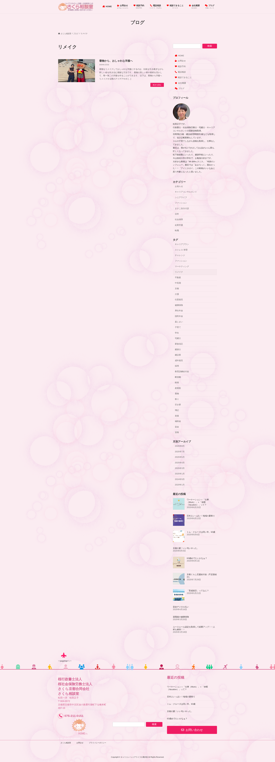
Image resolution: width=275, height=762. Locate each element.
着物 (177, 394)
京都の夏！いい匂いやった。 (186, 548)
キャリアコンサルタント (186, 192)
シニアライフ (181, 197)
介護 (177, 294)
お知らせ (179, 186)
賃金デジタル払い (181, 607)
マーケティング (182, 266)
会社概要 (182, 83)
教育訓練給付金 (182, 371)
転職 (177, 230)
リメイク (179, 272)
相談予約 (182, 66)
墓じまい (179, 322)
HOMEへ (83, 733)
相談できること (185, 77)
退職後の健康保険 (181, 617)
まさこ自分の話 (182, 208)
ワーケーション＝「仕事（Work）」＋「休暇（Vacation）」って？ (198, 502)
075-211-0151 (74, 716)
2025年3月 (180, 468)
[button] (192, 730)
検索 (209, 46)
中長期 (178, 283)
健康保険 (179, 305)
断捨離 (178, 377)
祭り (177, 399)
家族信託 (179, 344)
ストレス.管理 (181, 250)
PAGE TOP (266, 736)
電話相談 (182, 72)
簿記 (177, 410)
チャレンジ (180, 255)
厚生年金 (179, 311)
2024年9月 (180, 479)
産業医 (178, 388)
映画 (177, 382)
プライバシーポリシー (97, 743)
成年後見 (179, 360)
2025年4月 (180, 462)
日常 (177, 214)
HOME (181, 55)
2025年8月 (180, 446)
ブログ (181, 88)
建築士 (178, 349)
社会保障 (179, 219)
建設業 (178, 355)
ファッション (181, 203)
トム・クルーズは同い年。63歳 (201, 532)
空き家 (178, 405)
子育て (178, 327)
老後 (177, 416)
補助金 (178, 421)
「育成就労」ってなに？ (198, 591)
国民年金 (179, 316)
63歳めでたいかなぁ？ (197, 558)
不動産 (178, 277)
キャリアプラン (182, 244)
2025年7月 (180, 451)
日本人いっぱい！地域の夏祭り (201, 516)
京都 (177, 288)
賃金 (177, 427)
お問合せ (182, 61)
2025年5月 (180, 457)
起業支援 (179, 225)
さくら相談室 (66, 743)
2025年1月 (180, 474)
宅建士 (178, 338)
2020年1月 (180, 485)
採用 (177, 366)
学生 (177, 333)
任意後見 (179, 300)
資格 (177, 432)
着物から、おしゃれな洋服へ (116, 60)
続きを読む (157, 85)
